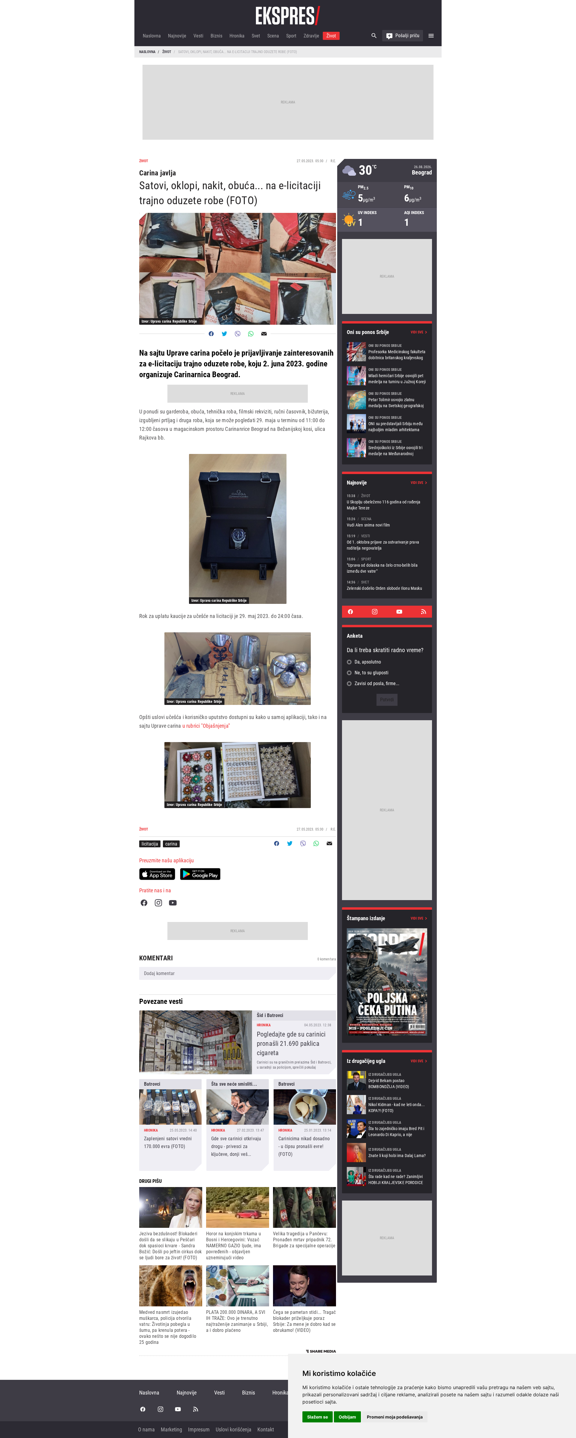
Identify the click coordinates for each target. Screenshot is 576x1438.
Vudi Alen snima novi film (387, 522)
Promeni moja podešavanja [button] (395, 1416)
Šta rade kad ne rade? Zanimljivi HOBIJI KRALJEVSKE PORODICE (387, 1176)
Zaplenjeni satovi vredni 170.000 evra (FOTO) (170, 1125)
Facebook (144, 903)
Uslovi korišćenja (233, 1429)
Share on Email (264, 333)
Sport (291, 36)
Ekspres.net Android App (200, 874)
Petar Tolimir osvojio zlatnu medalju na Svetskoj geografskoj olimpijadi (387, 399)
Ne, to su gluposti (371, 673)
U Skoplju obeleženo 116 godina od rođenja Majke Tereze (387, 502)
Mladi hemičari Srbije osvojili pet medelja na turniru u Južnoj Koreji (387, 375)
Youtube (173, 903)
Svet (256, 36)
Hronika (237, 36)
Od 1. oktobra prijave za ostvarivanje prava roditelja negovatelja (387, 542)
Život (331, 36)
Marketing (171, 1429)
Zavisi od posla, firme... (377, 683)
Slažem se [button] (317, 1416)
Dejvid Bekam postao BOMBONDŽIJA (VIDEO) (387, 1080)
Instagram (158, 903)
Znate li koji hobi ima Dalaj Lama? (387, 1152)
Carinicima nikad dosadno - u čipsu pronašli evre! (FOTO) (305, 1125)
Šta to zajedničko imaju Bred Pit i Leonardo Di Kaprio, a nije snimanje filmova (387, 1128)
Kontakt (265, 1429)
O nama (146, 1429)
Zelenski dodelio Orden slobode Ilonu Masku (387, 585)
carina (171, 844)
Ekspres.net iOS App (157, 874)
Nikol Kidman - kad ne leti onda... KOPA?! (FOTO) (387, 1104)
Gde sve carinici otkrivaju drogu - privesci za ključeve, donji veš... (237, 1125)
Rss (423, 611)
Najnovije (177, 36)
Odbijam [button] (347, 1416)
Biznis (216, 36)
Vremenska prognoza (387, 170)
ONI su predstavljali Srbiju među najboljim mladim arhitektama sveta (387, 423)
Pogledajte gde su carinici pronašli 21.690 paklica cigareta (237, 1042)
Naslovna (152, 36)
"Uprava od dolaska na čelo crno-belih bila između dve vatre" (387, 565)
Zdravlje (311, 36)
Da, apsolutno (368, 662)
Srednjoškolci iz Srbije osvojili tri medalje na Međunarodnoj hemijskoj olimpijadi (387, 447)
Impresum (199, 1429)
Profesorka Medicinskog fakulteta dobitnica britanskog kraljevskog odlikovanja (387, 351)
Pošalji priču (407, 35)
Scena (273, 36)
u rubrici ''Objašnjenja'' (206, 726)
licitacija (150, 844)
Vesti (198, 36)
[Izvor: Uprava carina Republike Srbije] (237, 529)
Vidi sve (417, 332)
